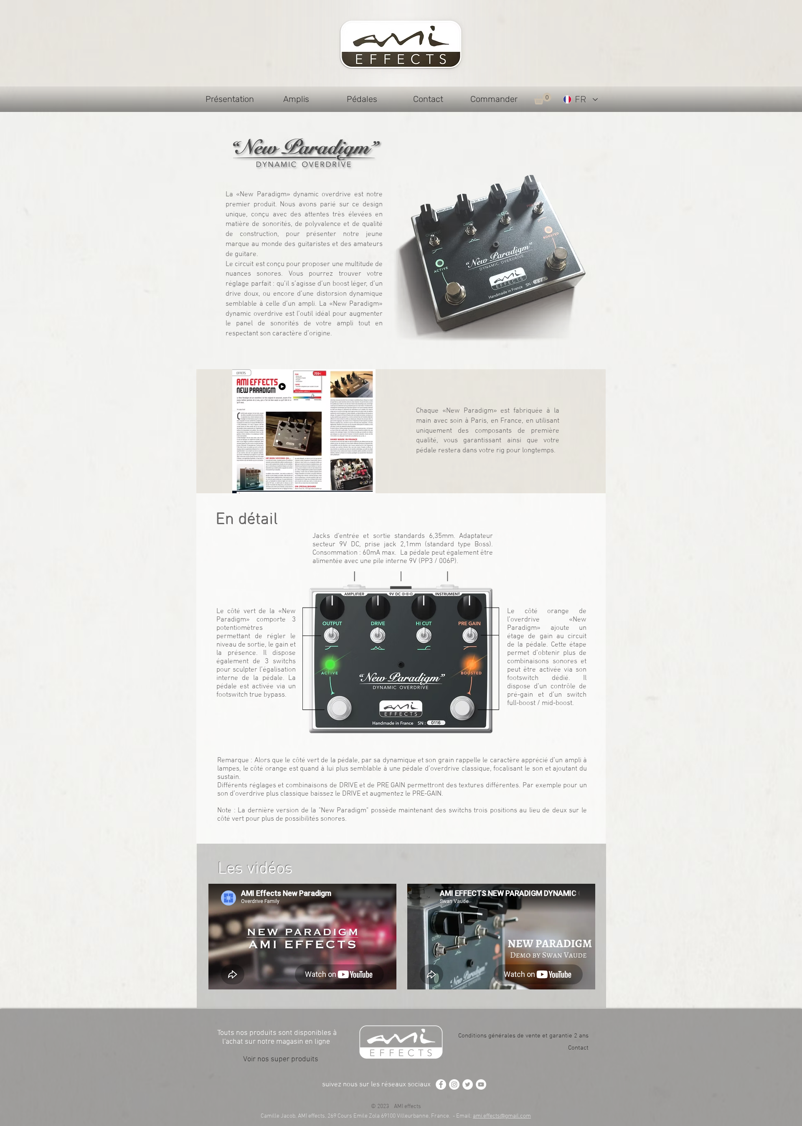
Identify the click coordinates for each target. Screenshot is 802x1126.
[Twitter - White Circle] (467, 1084)
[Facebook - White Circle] (441, 1084)
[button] (542, 98)
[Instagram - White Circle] (454, 1084)
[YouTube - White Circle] (481, 1084)
